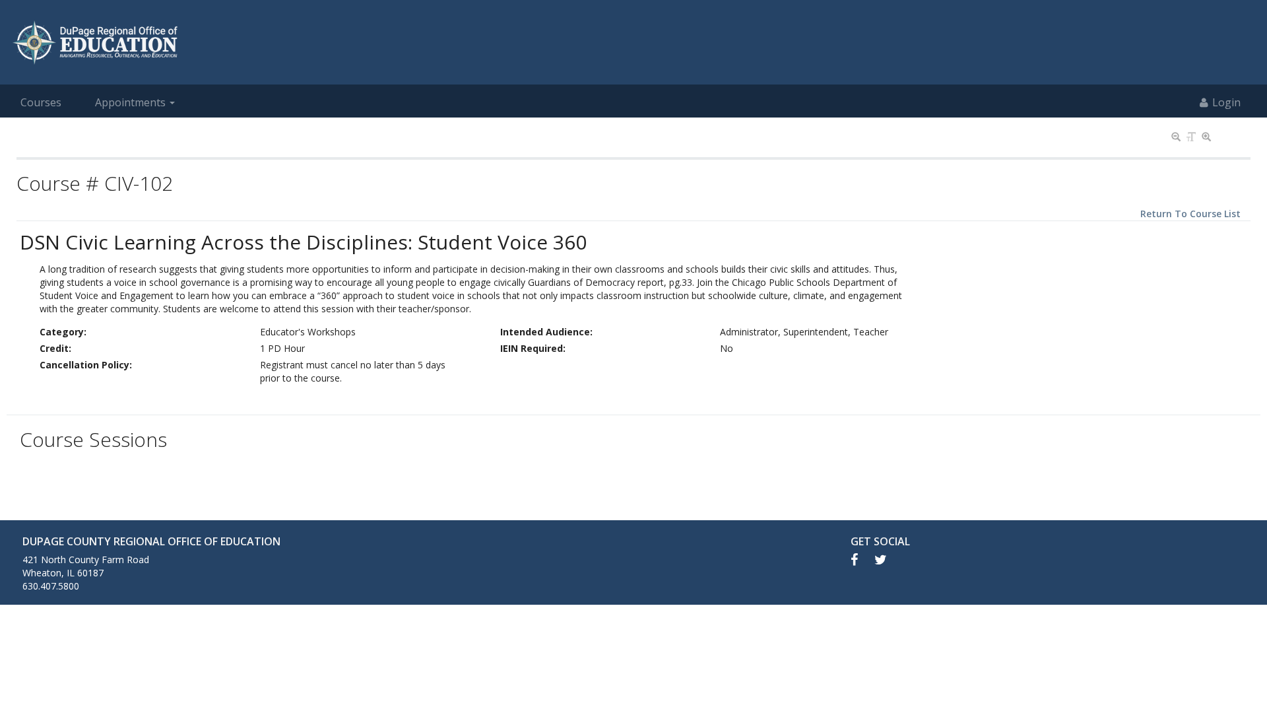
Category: (63, 331)
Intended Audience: (546, 331)
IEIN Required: (533, 348)
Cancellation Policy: (86, 364)
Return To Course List (1190, 213)
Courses (40, 102)
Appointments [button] (130, 102)
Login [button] (1226, 102)
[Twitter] (887, 559)
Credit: (55, 348)
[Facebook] (862, 559)
